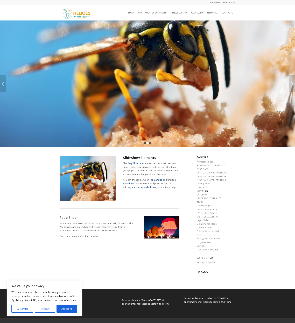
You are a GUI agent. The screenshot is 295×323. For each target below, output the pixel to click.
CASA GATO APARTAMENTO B (212, 176)
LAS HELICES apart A (207, 209)
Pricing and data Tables (209, 238)
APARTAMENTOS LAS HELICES (212, 165)
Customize (22, 308)
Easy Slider (202, 190)
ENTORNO (202, 194)
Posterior (292, 83)
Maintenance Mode (207, 223)
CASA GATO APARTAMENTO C (212, 179)
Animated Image (205, 161)
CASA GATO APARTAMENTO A (212, 172)
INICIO (200, 201)
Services (201, 245)
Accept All (66, 308)
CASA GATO (203, 169)
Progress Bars (204, 242)
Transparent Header (207, 249)
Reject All (45, 308)
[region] (44, 298)
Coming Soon (203, 183)
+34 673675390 (156, 300)
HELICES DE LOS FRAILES (209, 198)
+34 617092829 (220, 298)
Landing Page (204, 205)
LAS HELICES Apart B (207, 212)
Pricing (200, 234)
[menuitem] (130, 12)
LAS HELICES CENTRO (207, 216)
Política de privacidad (208, 231)
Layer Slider (203, 220)
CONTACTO (202, 187)
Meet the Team (204, 227)
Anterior (3, 83)
